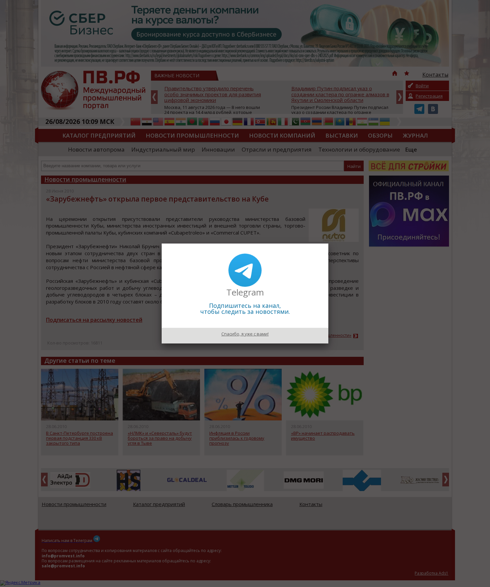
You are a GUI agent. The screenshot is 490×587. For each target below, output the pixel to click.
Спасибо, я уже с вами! (245, 334)
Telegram (245, 292)
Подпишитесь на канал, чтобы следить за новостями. (245, 308)
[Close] (328, 244)
